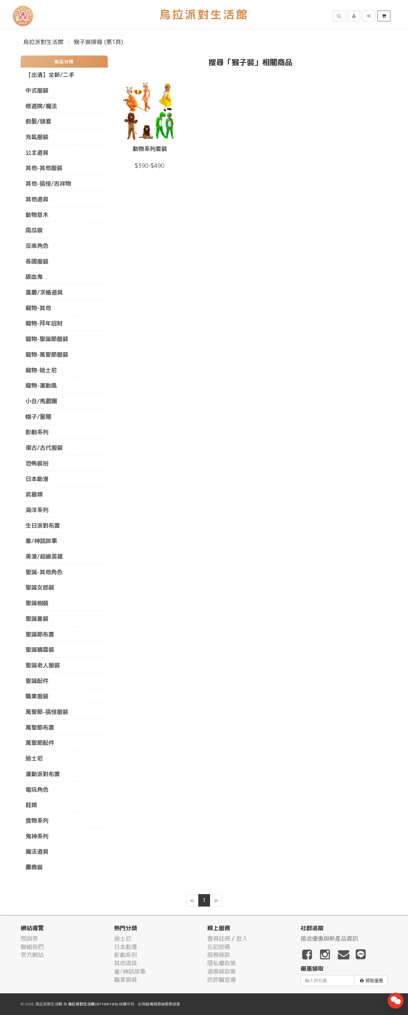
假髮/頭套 (38, 121)
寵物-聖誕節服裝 (47, 339)
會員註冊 (218, 939)
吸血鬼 (34, 277)
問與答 (29, 939)
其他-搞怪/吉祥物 (48, 184)
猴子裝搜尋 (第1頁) (98, 42)
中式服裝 (37, 90)
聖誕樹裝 (37, 603)
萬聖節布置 (40, 727)
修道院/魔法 (41, 106)
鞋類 (31, 805)
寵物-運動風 (41, 385)
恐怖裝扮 (37, 463)
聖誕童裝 (37, 619)
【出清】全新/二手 (50, 75)
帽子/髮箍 (38, 417)
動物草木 (37, 215)
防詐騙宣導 (221, 980)
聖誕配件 (37, 681)
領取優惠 (374, 980)
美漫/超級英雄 (44, 556)
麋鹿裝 (34, 867)
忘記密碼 (218, 947)
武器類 (34, 494)
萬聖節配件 (40, 743)
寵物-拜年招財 (44, 323)
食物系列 (37, 821)
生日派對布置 (43, 526)
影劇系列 (37, 432)
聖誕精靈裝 (40, 650)
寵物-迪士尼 (41, 370)
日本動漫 (37, 479)
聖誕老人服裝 (43, 665)
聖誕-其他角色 (44, 572)
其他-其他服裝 (44, 168)
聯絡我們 (32, 947)
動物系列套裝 (150, 149)
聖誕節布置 (40, 634)
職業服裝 (37, 696)
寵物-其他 (38, 308)
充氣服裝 (37, 137)
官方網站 (32, 955)
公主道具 (37, 153)
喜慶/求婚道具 (44, 292)
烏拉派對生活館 (43, 42)
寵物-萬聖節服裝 (47, 355)
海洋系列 (37, 510)
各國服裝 (37, 261)
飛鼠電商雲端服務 (157, 1004)
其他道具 (37, 199)
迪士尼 (34, 758)
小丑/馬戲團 (41, 401)
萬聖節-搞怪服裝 (47, 712)
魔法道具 (37, 852)
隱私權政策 (221, 963)
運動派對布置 (43, 774)
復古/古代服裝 (44, 448)
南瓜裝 (34, 230)
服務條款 (218, 955)
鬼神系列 (37, 836)
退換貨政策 (221, 971)
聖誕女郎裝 (40, 587)
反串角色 (37, 246)
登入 (242, 939)
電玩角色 (37, 790)
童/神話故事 (41, 541)
